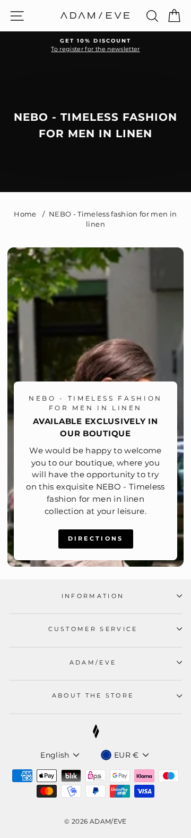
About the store (93, 695)
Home (25, 214)
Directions (96, 538)
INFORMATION (93, 596)
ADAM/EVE (93, 662)
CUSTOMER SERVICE (93, 629)
